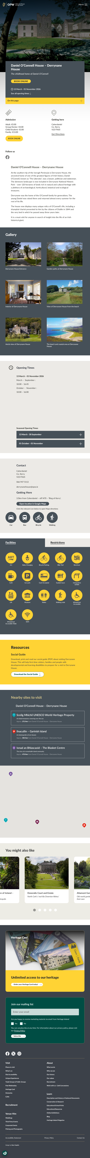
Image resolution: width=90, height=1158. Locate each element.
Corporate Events (11, 1125)
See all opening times (20, 94)
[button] (37, 822)
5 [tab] (55, 910)
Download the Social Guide (26, 674)
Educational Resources (54, 1109)
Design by (12, 1145)
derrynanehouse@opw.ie (27, 487)
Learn (49, 1094)
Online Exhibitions (53, 1113)
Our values (50, 1078)
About (50, 1063)
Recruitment (11, 1105)
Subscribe (17, 1036)
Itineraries (8, 1093)
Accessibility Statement (13, 1138)
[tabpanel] (46, 880)
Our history (50, 1074)
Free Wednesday (11, 1085)
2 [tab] (39, 910)
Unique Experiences (12, 1078)
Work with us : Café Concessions (58, 1085)
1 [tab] (34, 910)
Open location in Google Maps (32, 504)
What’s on (8, 1071)
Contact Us (81, 1138)
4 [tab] (50, 910)
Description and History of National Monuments (63, 1098)
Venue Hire (10, 1114)
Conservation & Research (55, 1102)
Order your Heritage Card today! (26, 984)
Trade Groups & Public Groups (15, 1082)
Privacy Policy (19, 1031)
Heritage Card (10, 1089)
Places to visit (10, 1067)
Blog (48, 1116)
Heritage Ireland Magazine (55, 1120)
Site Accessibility (11, 1074)
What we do (51, 1067)
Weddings (8, 1118)
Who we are (51, 1071)
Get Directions (58, 134)
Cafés (7, 1097)
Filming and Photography (13, 1129)
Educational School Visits (55, 1105)
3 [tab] (45, 910)
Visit (7, 1063)
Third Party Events (11, 1122)
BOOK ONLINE (21, 81)
